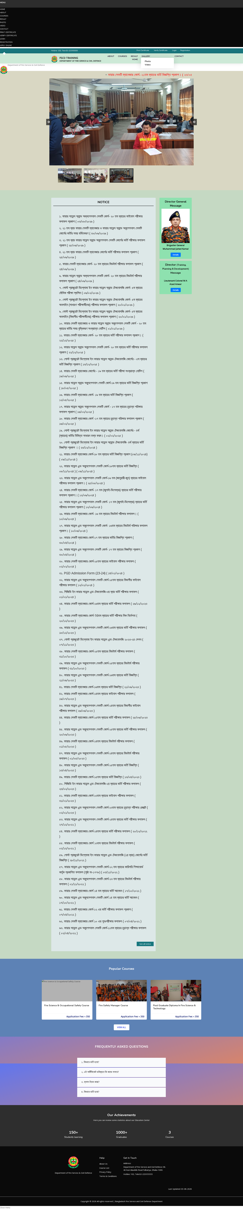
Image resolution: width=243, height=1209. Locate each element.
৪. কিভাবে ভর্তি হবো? (90, 1091)
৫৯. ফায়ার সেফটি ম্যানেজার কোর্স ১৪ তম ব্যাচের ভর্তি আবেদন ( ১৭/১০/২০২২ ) (100, 890)
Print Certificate (8, 32)
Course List (104, 1168)
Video (2, 26)
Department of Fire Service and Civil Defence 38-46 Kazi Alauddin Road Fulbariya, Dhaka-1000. (144, 1168)
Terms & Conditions (108, 1176)
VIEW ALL (121, 1027)
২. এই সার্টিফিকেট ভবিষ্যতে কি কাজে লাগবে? (100, 1071)
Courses (4, 16)
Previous (48, 122)
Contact (4, 29)
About (3, 12)
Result (3, 19)
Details (176, 254)
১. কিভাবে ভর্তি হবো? (90, 1062)
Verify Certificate (8, 35)
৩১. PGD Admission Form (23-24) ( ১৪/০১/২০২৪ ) (91, 573)
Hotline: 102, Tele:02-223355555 (64, 50)
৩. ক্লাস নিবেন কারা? (90, 1081)
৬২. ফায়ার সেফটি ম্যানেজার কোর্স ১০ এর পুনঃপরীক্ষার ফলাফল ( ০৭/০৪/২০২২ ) (100, 921)
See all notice (145, 944)
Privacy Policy (105, 1172)
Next (194, 122)
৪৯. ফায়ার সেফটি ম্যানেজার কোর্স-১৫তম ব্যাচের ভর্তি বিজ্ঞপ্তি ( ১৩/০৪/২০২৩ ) (100, 777)
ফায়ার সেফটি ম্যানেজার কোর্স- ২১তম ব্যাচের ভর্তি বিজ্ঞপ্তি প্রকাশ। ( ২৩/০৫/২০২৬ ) (118, 75)
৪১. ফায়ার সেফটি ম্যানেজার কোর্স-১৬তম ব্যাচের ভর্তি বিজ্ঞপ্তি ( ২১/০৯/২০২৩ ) (100, 687)
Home (2, 9)
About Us (103, 1163)
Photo (3, 22)
